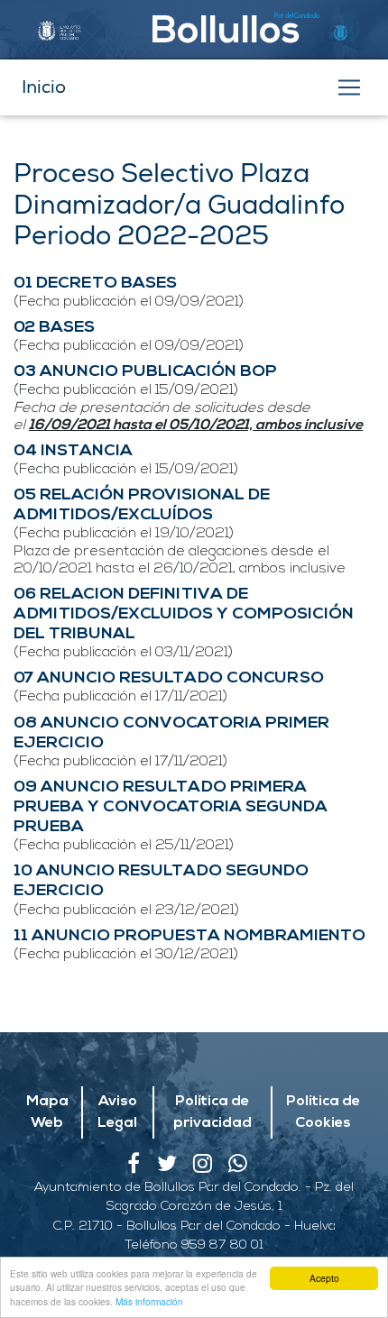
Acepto (324, 1278)
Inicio (44, 87)
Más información (149, 1301)
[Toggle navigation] (349, 87)
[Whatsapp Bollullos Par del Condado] (244, 1168)
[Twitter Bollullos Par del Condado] (175, 1168)
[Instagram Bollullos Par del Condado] (210, 1168)
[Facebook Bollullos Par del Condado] (141, 1168)
